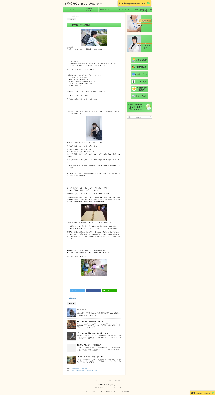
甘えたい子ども (81, 309)
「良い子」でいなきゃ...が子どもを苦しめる (90, 356)
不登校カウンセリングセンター (107, 385)
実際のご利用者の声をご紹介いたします (143, 10)
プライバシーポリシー (100, 380)
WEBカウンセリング (125, 9)
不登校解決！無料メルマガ (89, 9)
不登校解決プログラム (107, 9)
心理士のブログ (72, 298)
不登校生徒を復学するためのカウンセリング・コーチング (107, 387)
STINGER (126, 391)
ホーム (72, 9)
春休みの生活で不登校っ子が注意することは (84, 370)
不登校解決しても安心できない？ (81, 368)
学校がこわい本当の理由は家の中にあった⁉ (90, 321)
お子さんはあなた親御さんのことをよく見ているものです (94, 333)
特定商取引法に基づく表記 (114, 380)
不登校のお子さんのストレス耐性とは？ (89, 345)
